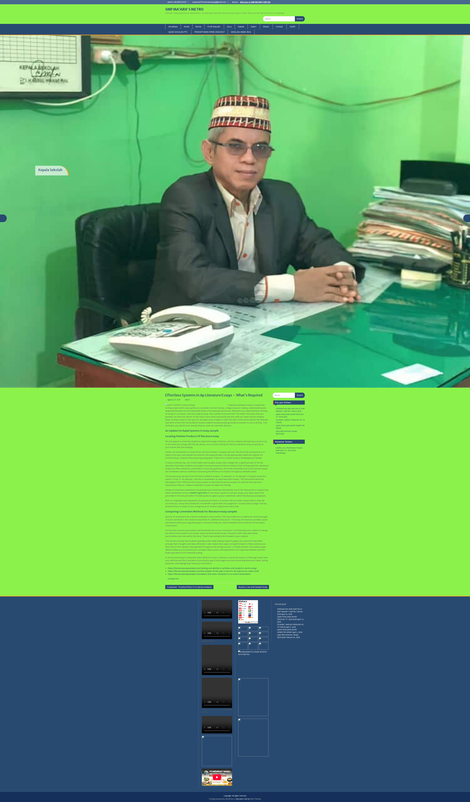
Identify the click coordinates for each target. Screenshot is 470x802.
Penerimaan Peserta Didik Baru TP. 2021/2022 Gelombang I (289, 450)
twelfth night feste (198, 492)
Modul (266, 26)
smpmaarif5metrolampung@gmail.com (209, 2)
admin (187, 399)
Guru (229, 26)
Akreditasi (173, 26)
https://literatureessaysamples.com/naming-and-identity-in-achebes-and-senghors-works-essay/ (212, 568)
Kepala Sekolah (50, 170)
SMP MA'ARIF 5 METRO (184, 9)
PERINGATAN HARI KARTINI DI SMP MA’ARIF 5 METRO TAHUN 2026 (289, 611)
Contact (279, 26)
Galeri (253, 26)
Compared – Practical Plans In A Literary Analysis (189, 587)
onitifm (278, 448)
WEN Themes (255, 799)
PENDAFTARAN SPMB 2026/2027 (209, 32)
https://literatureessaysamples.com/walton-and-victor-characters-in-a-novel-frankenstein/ (209, 574)
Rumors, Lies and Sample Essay (253, 587)
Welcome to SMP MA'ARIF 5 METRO (255, 2)
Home (186, 26)
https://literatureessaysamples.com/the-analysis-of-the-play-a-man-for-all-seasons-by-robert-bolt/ (213, 571)
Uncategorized (173, 578)
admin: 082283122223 (176, 2)
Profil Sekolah (213, 26)
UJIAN (292, 26)
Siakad (241, 26)
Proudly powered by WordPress (221, 799)
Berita (198, 26)
